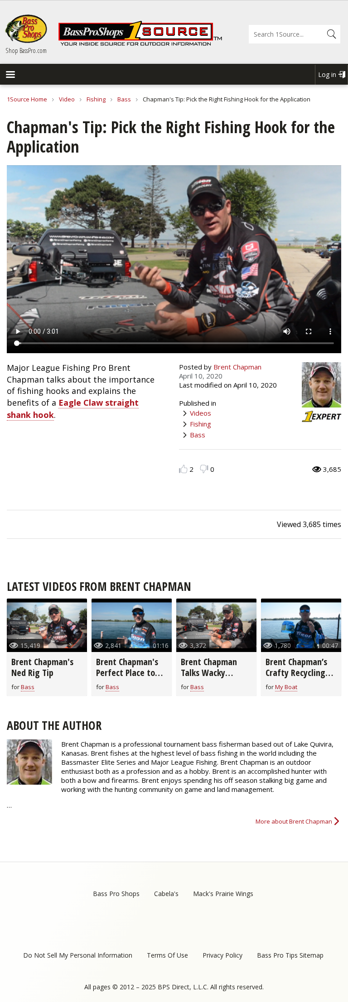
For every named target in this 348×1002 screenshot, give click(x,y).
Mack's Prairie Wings (223, 893)
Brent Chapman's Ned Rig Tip (42, 667)
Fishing (96, 99)
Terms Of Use (167, 955)
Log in (327, 74)
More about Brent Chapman (294, 821)
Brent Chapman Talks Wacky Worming (209, 673)
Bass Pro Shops (116, 893)
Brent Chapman (237, 366)
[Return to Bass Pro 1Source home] (140, 44)
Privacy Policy (222, 955)
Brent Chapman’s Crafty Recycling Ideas (296, 673)
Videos (200, 412)
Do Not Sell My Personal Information (77, 955)
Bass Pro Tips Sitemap (290, 955)
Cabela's (166, 893)
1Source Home (27, 99)
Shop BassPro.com (26, 50)
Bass (124, 99)
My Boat (286, 687)
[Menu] (10, 75)
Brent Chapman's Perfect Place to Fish (127, 673)
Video (67, 99)
